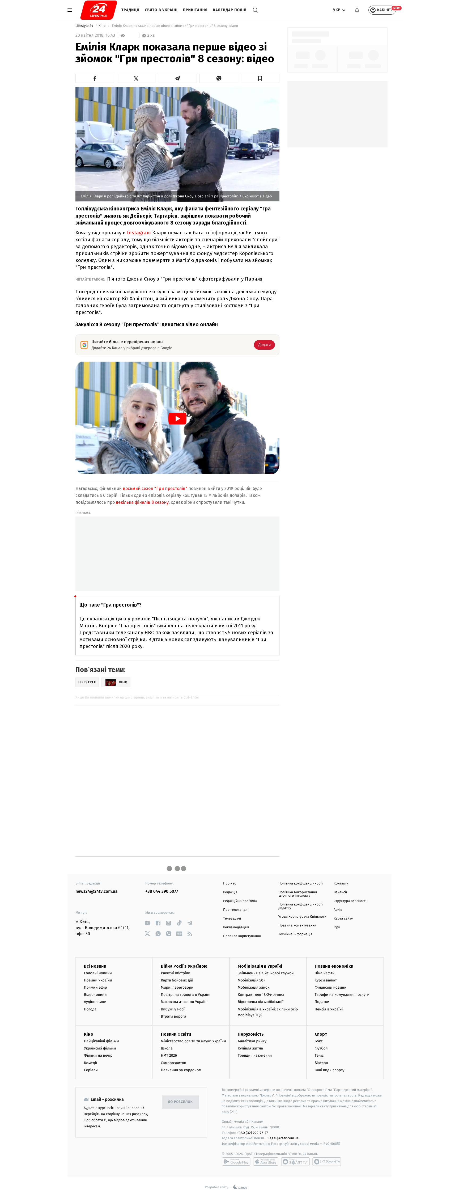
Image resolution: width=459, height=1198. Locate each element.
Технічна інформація (295, 934)
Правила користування (242, 936)
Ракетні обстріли (175, 973)
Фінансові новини (331, 987)
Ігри (337, 927)
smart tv (295, 1161)
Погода (90, 1009)
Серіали (91, 1070)
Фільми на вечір (98, 1055)
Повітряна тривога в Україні (185, 994)
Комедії (90, 1063)
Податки (322, 1002)
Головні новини (98, 973)
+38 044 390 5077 (161, 891)
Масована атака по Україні (184, 1002)
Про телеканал (235, 910)
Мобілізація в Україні (260, 966)
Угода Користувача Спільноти (302, 916)
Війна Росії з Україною (184, 966)
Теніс (319, 1055)
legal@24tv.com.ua (284, 1138)
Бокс (319, 1041)
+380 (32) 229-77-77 (252, 1133)
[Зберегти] (260, 78)
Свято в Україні (161, 10)
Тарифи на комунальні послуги (342, 994)
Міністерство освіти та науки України (193, 1041)
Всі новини (95, 966)
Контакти (341, 883)
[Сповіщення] (357, 10)
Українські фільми (100, 1048)
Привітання (195, 10)
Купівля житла (250, 1048)
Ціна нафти (325, 973)
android (236, 1161)
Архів (338, 910)
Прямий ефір (95, 987)
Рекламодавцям (236, 927)
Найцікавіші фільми (101, 1041)
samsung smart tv (326, 1161)
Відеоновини (95, 994)
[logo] (98, 10)
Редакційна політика (240, 901)
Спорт (321, 1034)
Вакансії (340, 892)
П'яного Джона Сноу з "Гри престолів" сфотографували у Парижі (184, 279)
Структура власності (350, 901)
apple (265, 1161)
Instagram (139, 233)
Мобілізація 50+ (251, 980)
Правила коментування (297, 925)
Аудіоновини (95, 1002)
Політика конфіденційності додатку (300, 906)
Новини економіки (334, 966)
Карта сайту (343, 918)
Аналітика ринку (252, 1041)
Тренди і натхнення (255, 1055)
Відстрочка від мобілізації (260, 1002)
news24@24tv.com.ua (96, 891)
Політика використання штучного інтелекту (297, 894)
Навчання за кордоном (181, 1070)
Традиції (130, 10)
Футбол (321, 1048)
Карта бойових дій (177, 980)
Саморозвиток (173, 1063)
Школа (167, 1048)
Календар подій (230, 10)
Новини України (98, 980)
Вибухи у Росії (173, 1009)
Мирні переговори (177, 987)
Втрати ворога (173, 1016)
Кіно (103, 26)
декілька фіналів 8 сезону (142, 502)
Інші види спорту (330, 1070)
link (147, 923)
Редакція (230, 892)
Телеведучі (232, 918)
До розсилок (180, 1102)
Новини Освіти (176, 1034)
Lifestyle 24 (84, 26)
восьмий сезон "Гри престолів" (155, 488)
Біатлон (321, 1063)
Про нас (229, 883)
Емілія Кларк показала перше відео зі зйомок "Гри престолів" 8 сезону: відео (175, 26)
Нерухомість (251, 1034)
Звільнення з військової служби (266, 973)
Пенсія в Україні (329, 1009)
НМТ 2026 (169, 1055)
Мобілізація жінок (253, 987)
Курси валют (326, 980)
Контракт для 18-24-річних (261, 994)
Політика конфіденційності (300, 883)
